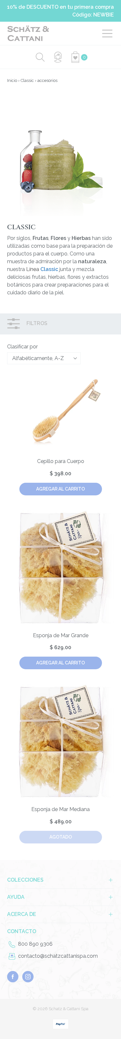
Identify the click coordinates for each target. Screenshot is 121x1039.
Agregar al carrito (60, 488)
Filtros (36, 324)
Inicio (12, 80)
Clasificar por (22, 347)
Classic (27, 80)
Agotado (60, 837)
